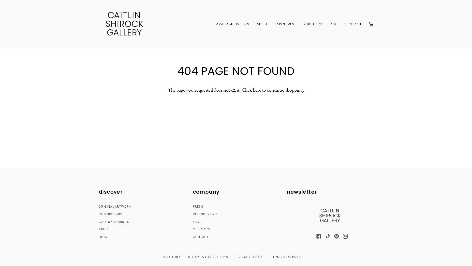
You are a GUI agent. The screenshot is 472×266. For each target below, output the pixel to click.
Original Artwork (115, 206)
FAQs (197, 222)
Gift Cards (203, 229)
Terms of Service (286, 257)
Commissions (110, 214)
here (257, 90)
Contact (201, 237)
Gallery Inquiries (114, 222)
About (104, 229)
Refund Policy (205, 214)
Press (198, 206)
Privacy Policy (249, 257)
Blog (103, 237)
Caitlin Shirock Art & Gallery (192, 257)
